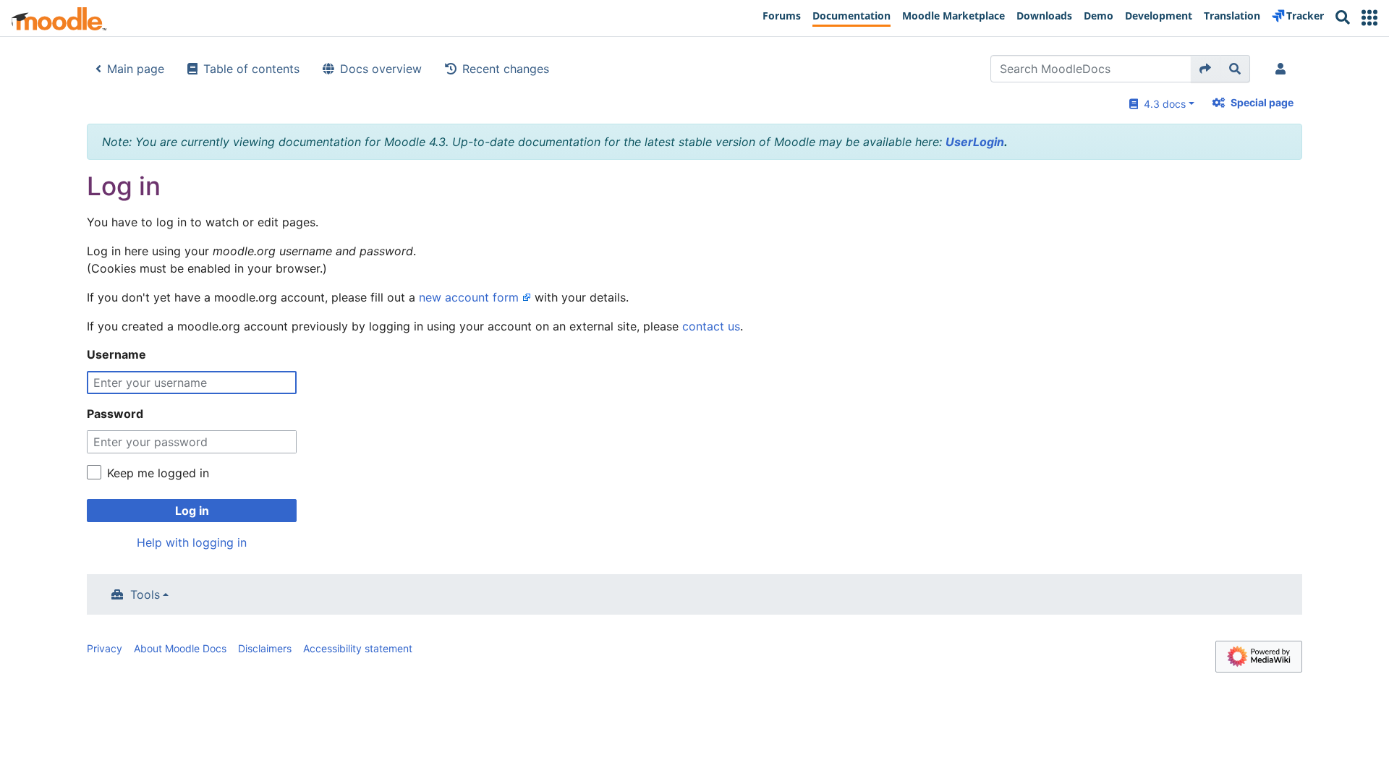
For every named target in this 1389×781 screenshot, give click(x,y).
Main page (135, 68)
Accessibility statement (357, 648)
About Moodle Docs (180, 648)
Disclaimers (265, 648)
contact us (711, 326)
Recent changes (505, 68)
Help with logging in (192, 542)
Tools (145, 594)
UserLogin (975, 142)
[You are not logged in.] (1283, 68)
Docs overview (381, 68)
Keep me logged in (158, 473)
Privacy (104, 648)
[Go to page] (1205, 68)
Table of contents (251, 68)
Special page (1262, 102)
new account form (469, 297)
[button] (1369, 18)
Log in (192, 510)
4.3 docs (1162, 104)
